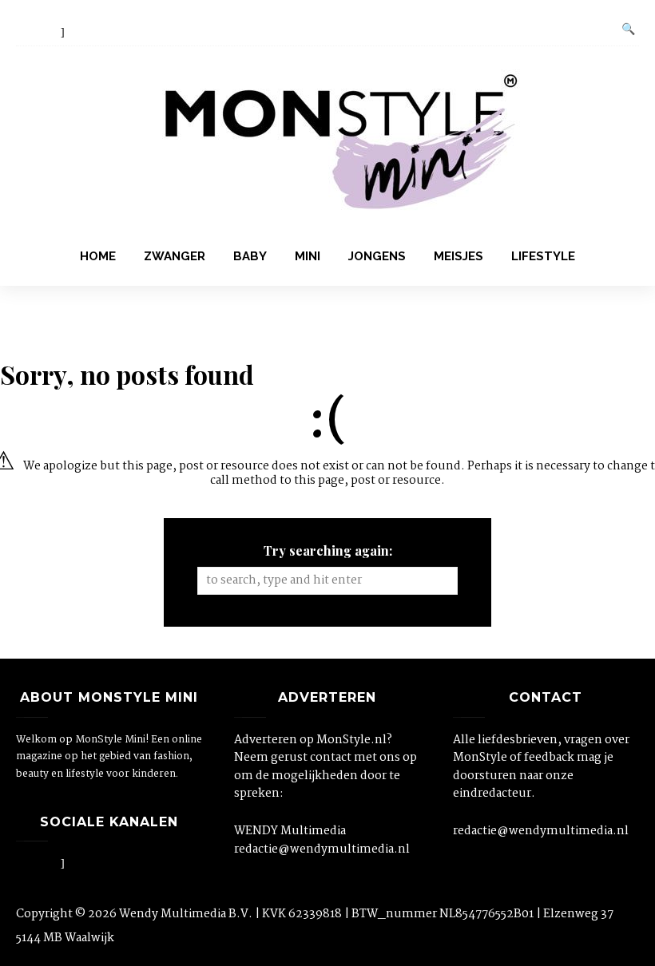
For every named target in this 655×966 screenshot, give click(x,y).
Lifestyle (543, 256)
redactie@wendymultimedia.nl (322, 849)
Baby (250, 256)
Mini (307, 256)
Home (98, 256)
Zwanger (174, 256)
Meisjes (458, 256)
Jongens (377, 256)
